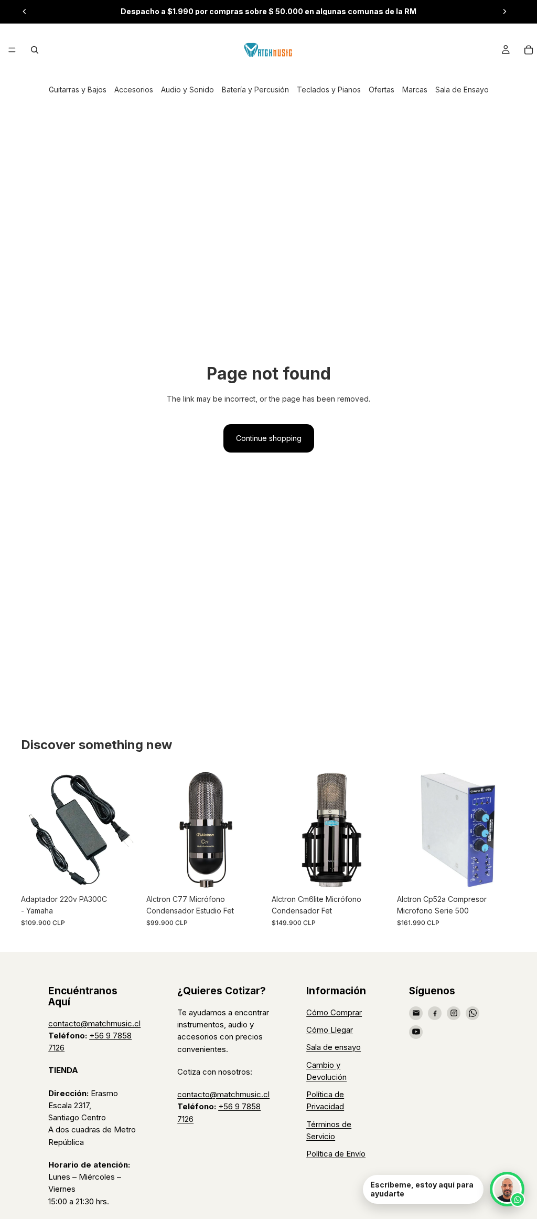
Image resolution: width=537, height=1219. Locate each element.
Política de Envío (336, 1154)
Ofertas (381, 89)
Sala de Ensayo (462, 89)
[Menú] (12, 50)
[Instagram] (453, 1013)
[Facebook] (435, 1013)
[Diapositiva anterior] (24, 11)
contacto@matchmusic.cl (94, 1023)
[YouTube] (416, 1032)
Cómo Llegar (329, 1030)
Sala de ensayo (333, 1047)
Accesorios (133, 89)
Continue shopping (269, 438)
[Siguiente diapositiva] (504, 11)
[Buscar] (34, 49)
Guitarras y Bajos (77, 89)
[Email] (416, 1013)
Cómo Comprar (334, 1012)
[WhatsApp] (472, 1013)
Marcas (414, 89)
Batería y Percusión (255, 89)
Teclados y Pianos (329, 89)
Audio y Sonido (187, 89)
